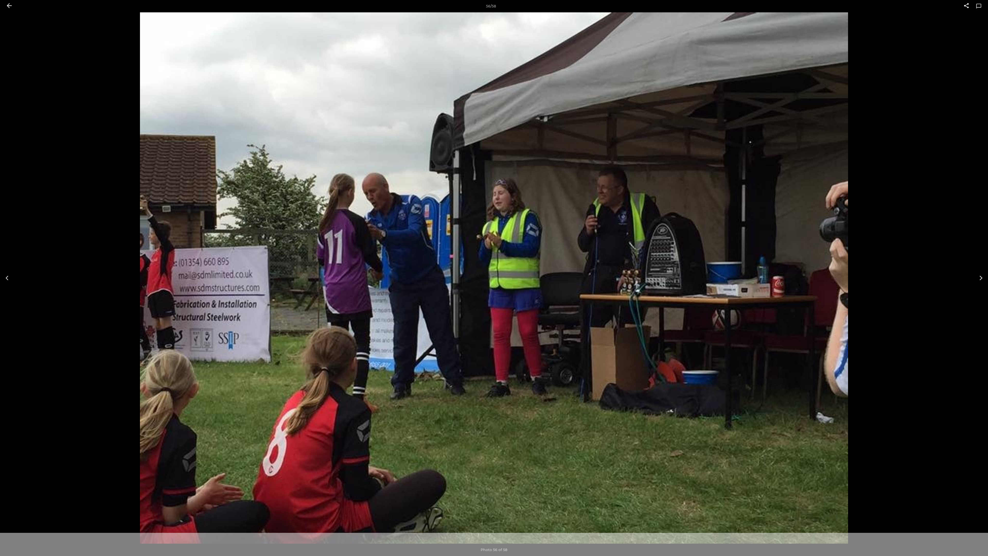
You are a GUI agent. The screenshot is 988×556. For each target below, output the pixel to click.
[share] (966, 6)
